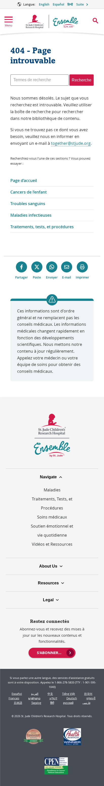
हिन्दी (70, 4)
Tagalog (36, 703)
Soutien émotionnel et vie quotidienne (52, 530)
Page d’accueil (23, 180)
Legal (48, 600)
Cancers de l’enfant (28, 192)
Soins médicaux (52, 517)
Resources (48, 583)
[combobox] (39, 80)
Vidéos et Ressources (52, 544)
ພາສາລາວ (34, 698)
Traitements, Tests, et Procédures (52, 503)
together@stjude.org (71, 143)
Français (14, 698)
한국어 (88, 694)
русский (68, 703)
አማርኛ (53, 698)
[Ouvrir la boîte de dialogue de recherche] (95, 20)
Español (58, 4)
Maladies (52, 490)
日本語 (18, 703)
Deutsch (71, 698)
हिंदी (52, 703)
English (44, 4)
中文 (50, 694)
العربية (34, 694)
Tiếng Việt (68, 694)
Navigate (48, 477)
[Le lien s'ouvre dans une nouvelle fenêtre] (33, 737)
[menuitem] (52, 652)
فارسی (86, 703)
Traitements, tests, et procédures (42, 226)
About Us (48, 566)
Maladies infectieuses (30, 215)
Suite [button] (80, 4)
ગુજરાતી (90, 698)
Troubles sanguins (27, 203)
